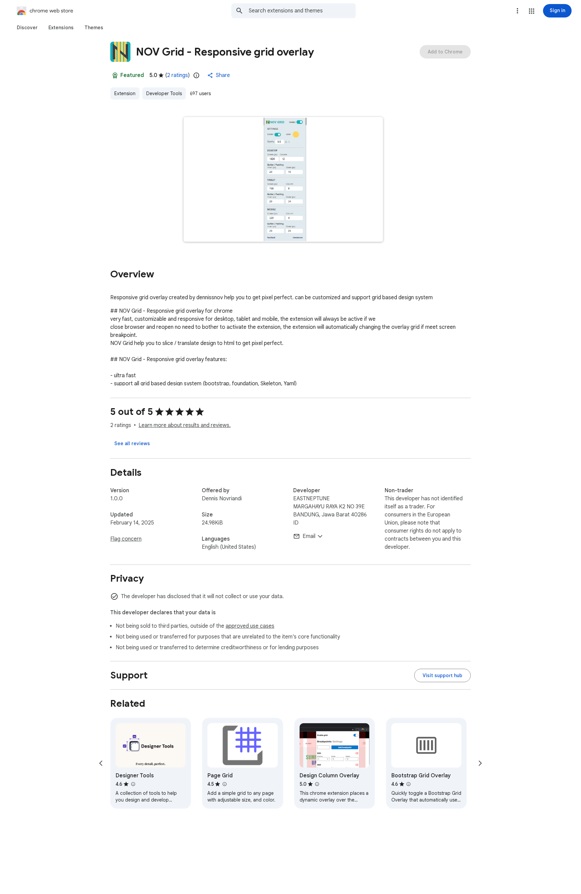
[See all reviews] (132, 443)
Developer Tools (164, 93)
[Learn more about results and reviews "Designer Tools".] (133, 784)
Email (309, 536)
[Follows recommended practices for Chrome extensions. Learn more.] (115, 75)
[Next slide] (480, 763)
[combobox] (302, 11)
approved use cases (250, 626)
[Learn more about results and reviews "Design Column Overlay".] (317, 784)
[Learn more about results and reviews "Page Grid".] (224, 784)
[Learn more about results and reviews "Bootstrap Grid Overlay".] (408, 784)
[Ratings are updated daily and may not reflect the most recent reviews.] (196, 75)
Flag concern (126, 539)
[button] (531, 11)
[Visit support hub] (442, 675)
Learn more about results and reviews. (185, 425)
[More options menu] (517, 10)
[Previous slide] (101, 763)
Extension (124, 93)
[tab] (27, 28)
